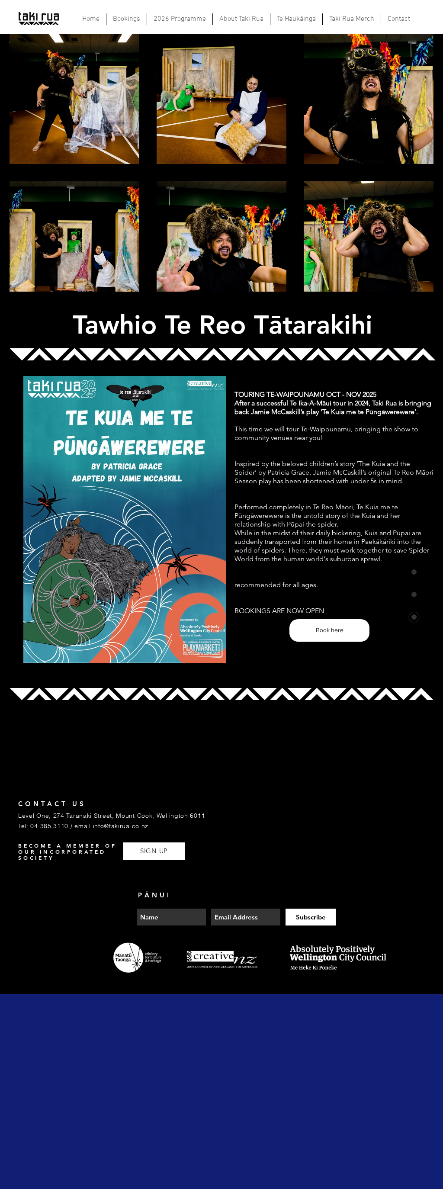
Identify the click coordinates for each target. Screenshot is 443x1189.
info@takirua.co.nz (121, 826)
